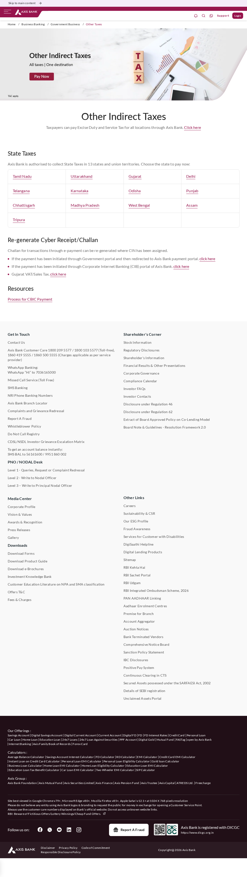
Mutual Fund (165, 739)
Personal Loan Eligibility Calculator (126, 761)
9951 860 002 (56, 454)
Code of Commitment (96, 848)
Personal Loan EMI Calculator (82, 761)
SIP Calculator (145, 770)
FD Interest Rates (155, 735)
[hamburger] (7, 13)
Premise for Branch (139, 614)
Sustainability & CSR (139, 513)
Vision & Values (20, 514)
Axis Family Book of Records (52, 744)
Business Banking (33, 24)
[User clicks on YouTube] (59, 830)
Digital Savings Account (46, 735)
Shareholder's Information (144, 358)
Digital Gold (147, 739)
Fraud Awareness (137, 529)
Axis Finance (104, 783)
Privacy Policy (68, 848)
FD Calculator (105, 757)
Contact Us (16, 342)
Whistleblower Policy (24, 426)
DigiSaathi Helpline (139, 544)
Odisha (135, 190)
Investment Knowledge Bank (30, 576)
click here (207, 258)
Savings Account (19, 735)
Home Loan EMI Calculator (62, 765)
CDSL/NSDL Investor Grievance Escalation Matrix (46, 442)
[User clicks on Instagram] (79, 830)
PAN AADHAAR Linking (142, 598)
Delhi (190, 176)
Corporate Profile (21, 507)
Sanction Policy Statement (144, 652)
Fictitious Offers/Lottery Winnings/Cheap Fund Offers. (65, 814)
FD (140, 735)
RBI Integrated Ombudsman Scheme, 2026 (156, 590)
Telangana (21, 190)
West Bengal (139, 205)
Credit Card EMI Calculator (177, 757)
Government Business (65, 24)
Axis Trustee (149, 783)
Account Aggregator (139, 621)
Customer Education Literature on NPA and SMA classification (56, 584)
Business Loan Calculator (25, 765)
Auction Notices (136, 629)
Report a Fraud (132, 830)
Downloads (17, 545)
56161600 (34, 454)
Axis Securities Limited (79, 783)
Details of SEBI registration (144, 691)
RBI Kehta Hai (134, 567)
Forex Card (80, 744)
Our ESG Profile (136, 521)
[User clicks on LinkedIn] (69, 830)
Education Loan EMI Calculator (147, 765)
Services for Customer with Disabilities (154, 536)
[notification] (196, 15)
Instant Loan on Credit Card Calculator (34, 761)
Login (237, 15)
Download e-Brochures (26, 569)
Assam (192, 205)
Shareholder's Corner (143, 334)
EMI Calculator (147, 757)
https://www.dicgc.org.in (197, 832)
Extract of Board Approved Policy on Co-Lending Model (167, 419)
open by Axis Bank (199, 739)
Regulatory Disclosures (141, 350)
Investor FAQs (134, 389)
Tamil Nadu (22, 176)
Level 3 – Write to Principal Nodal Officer (40, 485)
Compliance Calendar (140, 381)
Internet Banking (20, 744)
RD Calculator (125, 757)
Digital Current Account (80, 735)
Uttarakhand (82, 176)
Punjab (192, 190)
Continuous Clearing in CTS (145, 675)
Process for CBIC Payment (30, 299)
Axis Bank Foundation (22, 783)
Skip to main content (21, 3)
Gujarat (135, 176)
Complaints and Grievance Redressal (36, 411)
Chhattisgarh (24, 205)
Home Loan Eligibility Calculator (103, 765)
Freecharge (203, 783)
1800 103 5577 (86, 350)
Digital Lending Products (143, 552)
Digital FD (129, 735)
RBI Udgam (132, 583)
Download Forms (21, 553)
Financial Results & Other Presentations (154, 365)
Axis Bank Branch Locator (28, 403)
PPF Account (128, 739)
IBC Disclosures (136, 660)
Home (12, 24)
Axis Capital (167, 783)
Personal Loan (196, 735)
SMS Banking (18, 388)
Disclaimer (48, 848)
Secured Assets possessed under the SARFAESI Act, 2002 (167, 683)
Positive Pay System (139, 668)
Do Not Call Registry (24, 434)
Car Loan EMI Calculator (77, 770)
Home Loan (30, 739)
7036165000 (46, 372)
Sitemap (130, 560)
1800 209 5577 (59, 350)
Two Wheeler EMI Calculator (115, 770)
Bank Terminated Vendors (144, 637)
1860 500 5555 (45, 355)
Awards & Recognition (25, 522)
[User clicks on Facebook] (40, 830)
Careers (130, 506)
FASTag (180, 739)
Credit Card (177, 735)
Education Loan (50, 739)
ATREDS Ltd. (185, 783)
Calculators (17, 752)
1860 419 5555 (19, 355)
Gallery (13, 537)
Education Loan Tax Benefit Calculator (34, 770)
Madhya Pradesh (85, 205)
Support (223, 15)
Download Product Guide (27, 561)
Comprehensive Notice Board (146, 644)
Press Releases (19, 530)
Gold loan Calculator (165, 761)
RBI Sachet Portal (137, 575)
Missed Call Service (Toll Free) (31, 380)
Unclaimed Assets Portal (143, 698)
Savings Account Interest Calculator (70, 757)
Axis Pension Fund (127, 783)
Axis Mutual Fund (50, 783)
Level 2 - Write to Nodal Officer (32, 478)
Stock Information (137, 342)
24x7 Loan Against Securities (99, 739)
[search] (204, 15)
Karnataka (79, 190)
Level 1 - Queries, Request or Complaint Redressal (46, 470)
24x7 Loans (69, 739)
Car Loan (15, 739)
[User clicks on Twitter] (50, 830)
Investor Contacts (137, 396)
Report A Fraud (20, 418)
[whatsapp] (211, 15)
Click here (192, 127)
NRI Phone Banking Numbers (30, 395)
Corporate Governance (141, 373)
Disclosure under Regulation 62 (148, 412)
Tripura (19, 219)
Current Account (109, 735)
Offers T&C (16, 592)
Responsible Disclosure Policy (61, 852)
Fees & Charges (19, 600)
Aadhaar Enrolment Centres (145, 606)
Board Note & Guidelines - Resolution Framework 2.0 (165, 427)
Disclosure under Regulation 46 (148, 404)
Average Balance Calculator (26, 757)
